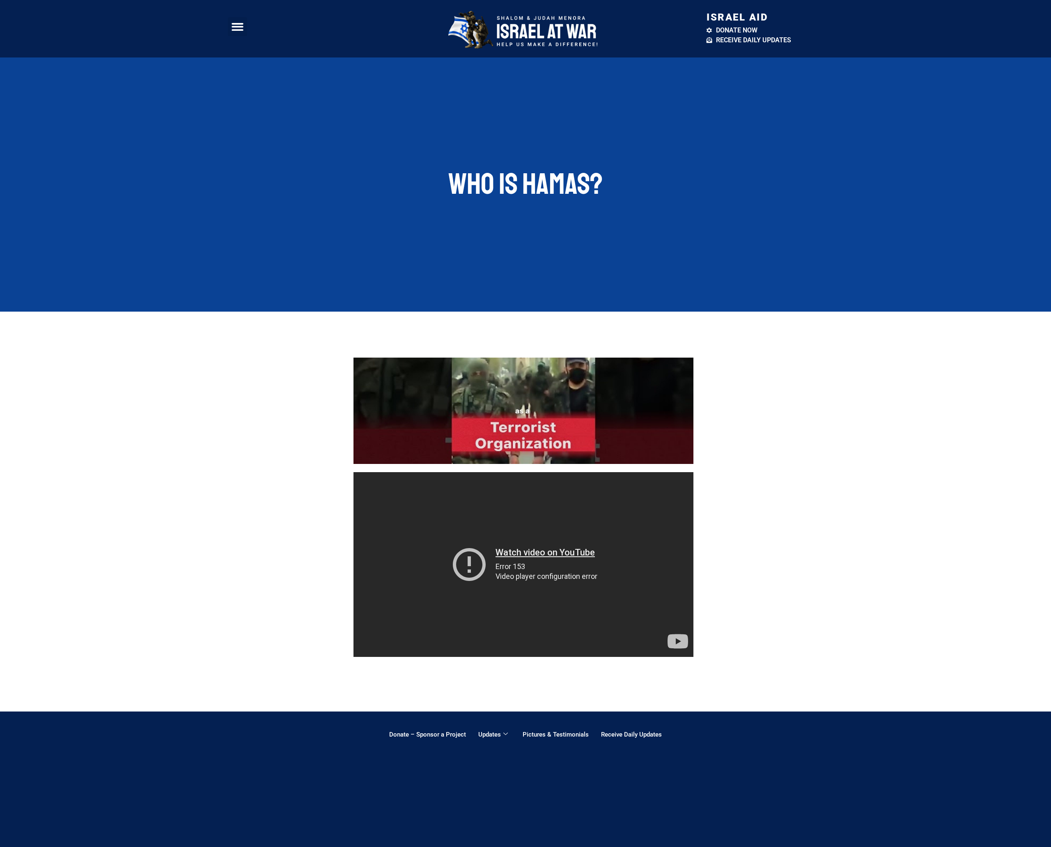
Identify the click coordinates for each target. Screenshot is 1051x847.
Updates (489, 734)
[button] (237, 27)
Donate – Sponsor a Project (427, 734)
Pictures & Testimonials (556, 734)
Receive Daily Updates (631, 734)
